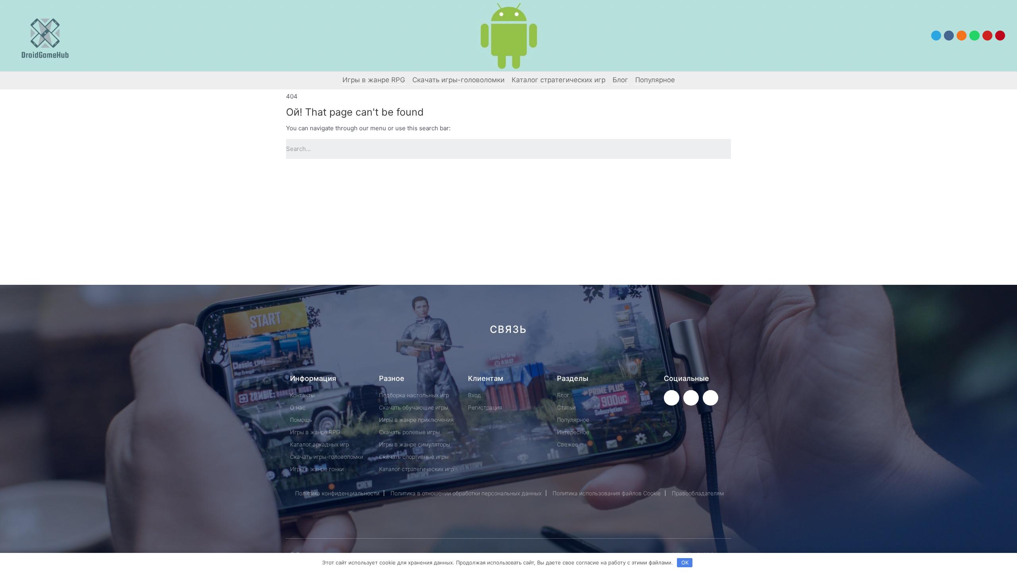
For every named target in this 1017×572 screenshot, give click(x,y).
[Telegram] (936, 36)
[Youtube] (987, 36)
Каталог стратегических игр (558, 80)
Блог (620, 80)
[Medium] (521, 357)
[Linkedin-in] (548, 357)
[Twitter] (671, 398)
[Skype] (575, 357)
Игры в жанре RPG (373, 80)
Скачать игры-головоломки (458, 80)
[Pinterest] (1000, 36)
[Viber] (601, 357)
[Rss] (628, 357)
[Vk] (949, 36)
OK (684, 562)
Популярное (655, 80)
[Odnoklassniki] (962, 36)
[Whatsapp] (974, 36)
